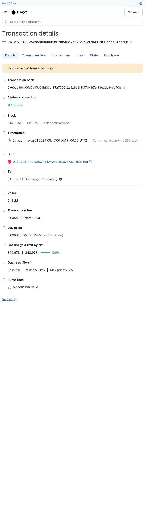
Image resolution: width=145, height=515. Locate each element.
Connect (133, 12)
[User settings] (141, 3)
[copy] (131, 42)
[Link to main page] (22, 12)
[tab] (10, 55)
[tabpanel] (72, 182)
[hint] (4, 80)
